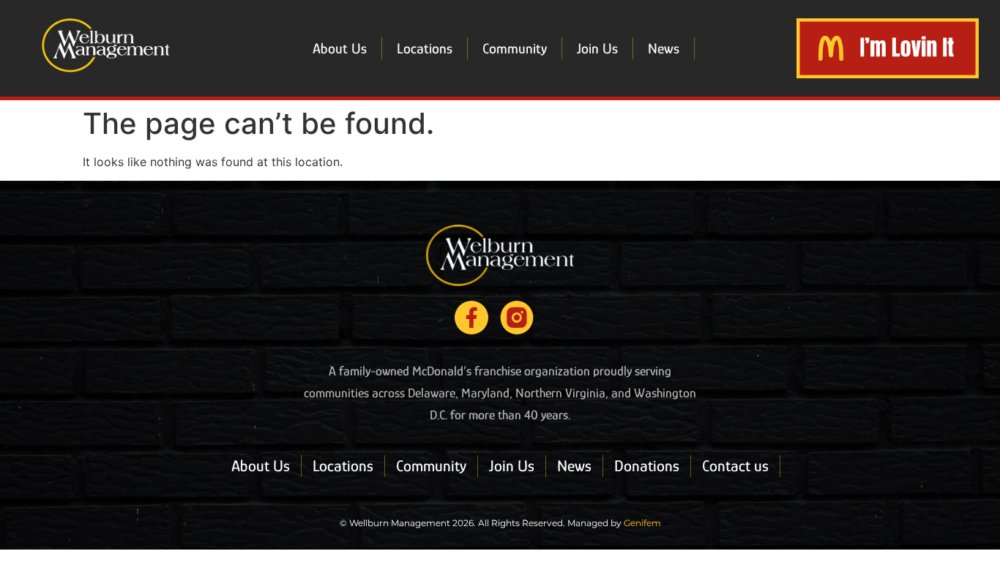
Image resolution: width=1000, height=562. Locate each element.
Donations (646, 466)
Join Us (597, 48)
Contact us (735, 466)
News (663, 48)
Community (514, 48)
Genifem (642, 522)
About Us (340, 48)
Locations (424, 48)
